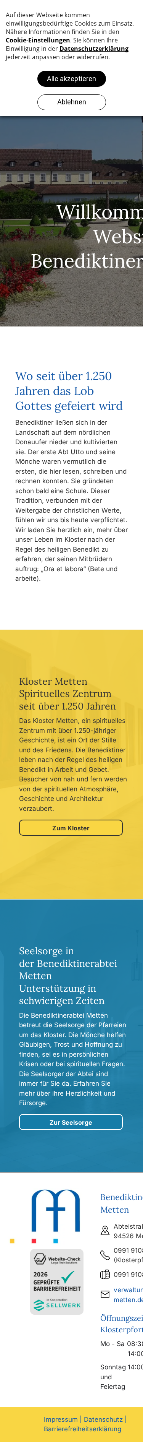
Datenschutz (103, 1419)
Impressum (61, 1419)
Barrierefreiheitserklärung (82, 1429)
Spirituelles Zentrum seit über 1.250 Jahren (67, 699)
